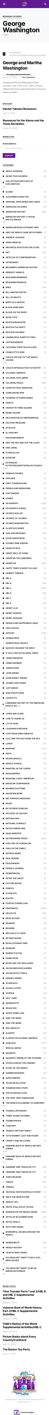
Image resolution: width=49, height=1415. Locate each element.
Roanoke (10, 948)
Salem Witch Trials (16, 973)
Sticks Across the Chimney (21, 1063)
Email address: (9, 143)
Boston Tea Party (15, 327)
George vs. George (16, 518)
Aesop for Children (16, 176)
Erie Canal (11, 448)
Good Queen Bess (15, 538)
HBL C (8, 588)
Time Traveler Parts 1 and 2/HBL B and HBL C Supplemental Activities (24, 1295)
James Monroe (14, 663)
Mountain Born (14, 793)
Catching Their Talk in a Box (21, 347)
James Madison (14, 658)
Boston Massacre (16, 322)
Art (8, 252)
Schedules (12, 983)
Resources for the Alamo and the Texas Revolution (23, 122)
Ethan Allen (12, 453)
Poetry (10, 898)
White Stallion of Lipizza (19, 1207)
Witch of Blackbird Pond (19, 1217)
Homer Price (12, 638)
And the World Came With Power (24, 232)
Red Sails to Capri (15, 933)
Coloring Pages (14, 383)
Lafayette (11, 698)
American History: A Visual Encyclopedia (20, 218)
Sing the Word (14, 1018)
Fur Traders (12, 493)
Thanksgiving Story (17, 1088)
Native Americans (15, 828)
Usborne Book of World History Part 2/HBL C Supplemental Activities (22, 1311)
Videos (9, 1182)
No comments (29, 77)
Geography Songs (16, 508)
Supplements (13, 1078)
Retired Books (14, 938)
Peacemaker (12, 863)
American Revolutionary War (22, 227)
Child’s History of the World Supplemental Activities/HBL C (22, 1325)
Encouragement (15, 438)
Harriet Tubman (14, 573)
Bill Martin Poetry (16, 292)
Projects (11, 913)
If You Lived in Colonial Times (22, 653)
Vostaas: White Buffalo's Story (23, 1192)
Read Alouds (13, 918)
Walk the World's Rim (17, 1197)
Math (8, 753)
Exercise (11, 458)
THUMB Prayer (13, 1121)
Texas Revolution (16, 1083)
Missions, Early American (20, 778)
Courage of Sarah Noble (19, 398)
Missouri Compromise (18, 783)
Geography (12, 503)
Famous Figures (14, 473)
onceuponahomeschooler (18, 74)
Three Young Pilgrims (18, 1116)
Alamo (9, 192)
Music (9, 803)
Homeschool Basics (17, 643)
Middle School (14, 763)
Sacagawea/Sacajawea (19, 968)
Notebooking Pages (16, 838)
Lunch (9, 743)
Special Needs (13, 1048)
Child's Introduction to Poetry (23, 368)
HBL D (8, 593)
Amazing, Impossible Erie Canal (23, 202)
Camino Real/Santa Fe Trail (21, 337)
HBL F (8, 598)
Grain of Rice (13, 548)
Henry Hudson (13, 613)
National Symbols (16, 823)
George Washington (17, 523)
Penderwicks (13, 873)
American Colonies (16, 207)
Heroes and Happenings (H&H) (22, 623)
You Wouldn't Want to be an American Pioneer (20, 1269)
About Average (14, 171)
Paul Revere (12, 858)
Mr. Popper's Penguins (18, 798)
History (10, 633)
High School (12, 628)
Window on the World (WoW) (22, 1212)
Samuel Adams (14, 978)
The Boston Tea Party (16, 1349)
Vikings (10, 1187)
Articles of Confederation (21, 257)
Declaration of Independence (22, 418)
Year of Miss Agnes (16, 1252)
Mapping (10, 748)
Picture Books (14, 883)
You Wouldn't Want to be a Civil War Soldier (23, 1258)
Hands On (11, 563)
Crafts (9, 403)
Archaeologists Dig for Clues (22, 247)
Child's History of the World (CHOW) (22, 358)
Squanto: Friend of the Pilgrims (23, 1058)
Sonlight (11, 1043)
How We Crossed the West (20, 648)
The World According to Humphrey (25, 1103)
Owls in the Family (16, 848)
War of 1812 (12, 1202)
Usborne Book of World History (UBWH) (23, 1147)
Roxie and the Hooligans (19, 963)
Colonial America (16, 373)
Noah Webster (13, 833)
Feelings (10, 478)
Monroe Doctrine (15, 788)
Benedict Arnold (15, 272)
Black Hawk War (15, 307)
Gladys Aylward (15, 528)
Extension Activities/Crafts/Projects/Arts (23, 464)
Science (10, 993)
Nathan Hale (13, 818)
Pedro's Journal (15, 868)
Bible (8, 287)
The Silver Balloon (16, 1093)
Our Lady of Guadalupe (18, 843)
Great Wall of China (17, 553)
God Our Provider (15, 533)
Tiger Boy (11, 1126)
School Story (13, 988)
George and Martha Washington (22, 65)
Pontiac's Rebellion (17, 903)
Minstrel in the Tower (18, 768)
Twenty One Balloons (18, 1141)
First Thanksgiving (16, 483)
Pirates (10, 888)
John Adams (12, 673)
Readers (10, 923)
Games (9, 498)
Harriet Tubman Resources (19, 108)
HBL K (8, 603)
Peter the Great (15, 878)
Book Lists (11, 317)
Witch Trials (13, 1222)
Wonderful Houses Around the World (23, 1233)
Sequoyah (11, 1008)
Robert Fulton (14, 953)
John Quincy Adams (16, 678)
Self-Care (11, 998)
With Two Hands (14, 1227)
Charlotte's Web (15, 352)
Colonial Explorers (17, 378)
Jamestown (12, 668)
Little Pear (12, 723)
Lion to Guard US (15, 718)
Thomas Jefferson (16, 1111)
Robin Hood (12, 958)
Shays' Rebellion (15, 1013)
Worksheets (12, 1242)
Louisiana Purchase (17, 728)
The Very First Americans (20, 1098)
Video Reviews (14, 1177)
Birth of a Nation (15, 302)
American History (16, 212)
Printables (12, 908)
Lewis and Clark (15, 713)
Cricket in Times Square (19, 408)
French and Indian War (18, 488)
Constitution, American (19, 388)
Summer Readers (15, 1073)
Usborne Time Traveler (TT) (21, 1167)
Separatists (12, 1003)
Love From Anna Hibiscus (19, 733)
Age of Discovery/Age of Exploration (19, 182)
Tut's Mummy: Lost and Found (22, 1136)
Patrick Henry (13, 853)
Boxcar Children (15, 332)
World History (14, 1247)
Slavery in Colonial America (21, 1038)
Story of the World (17, 1068)
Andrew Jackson (15, 237)
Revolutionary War (16, 943)
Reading (10, 928)
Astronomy (12, 262)
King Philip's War (15, 693)
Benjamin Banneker (16, 277)
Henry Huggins (14, 618)
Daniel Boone (13, 413)
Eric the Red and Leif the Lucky (23, 443)
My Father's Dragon (17, 808)
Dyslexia (11, 428)
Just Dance (12, 688)
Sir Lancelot (13, 1028)
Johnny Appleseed (16, 683)
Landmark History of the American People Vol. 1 (24, 704)
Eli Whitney (12, 433)
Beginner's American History (22, 267)
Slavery (10, 1033)
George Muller (14, 513)
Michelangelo (14, 758)
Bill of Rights (13, 297)
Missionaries (13, 773)
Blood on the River (16, 312)
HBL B (8, 583)
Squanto (11, 1053)
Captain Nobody (14, 342)
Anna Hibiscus (13, 242)
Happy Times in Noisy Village (21, 568)
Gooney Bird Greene (17, 543)
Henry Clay (12, 608)
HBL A (8, 578)
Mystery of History (17, 813)
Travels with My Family (19, 1131)
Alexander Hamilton (17, 197)
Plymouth (11, 893)
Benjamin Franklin (16, 282)
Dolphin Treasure (15, 423)
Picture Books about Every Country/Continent (19, 1338)
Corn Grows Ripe (15, 393)
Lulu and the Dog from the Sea (23, 738)
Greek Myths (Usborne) (19, 558)
